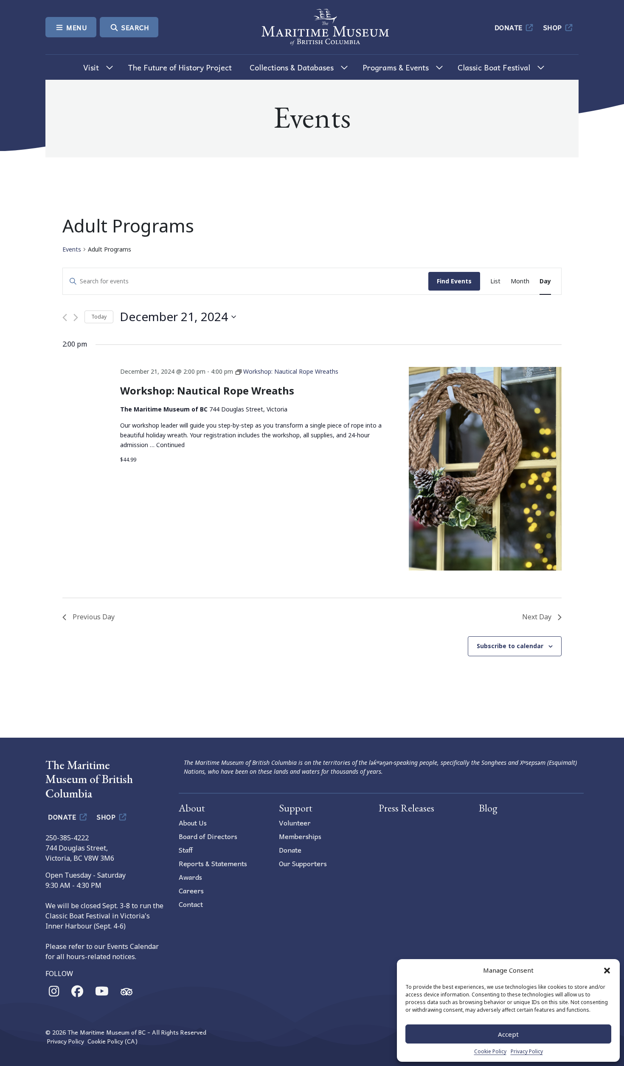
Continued (170, 445)
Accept (508, 1034)
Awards (190, 876)
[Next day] (75, 317)
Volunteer (295, 822)
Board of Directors (208, 836)
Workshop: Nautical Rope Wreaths (207, 390)
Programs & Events (396, 67)
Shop (553, 27)
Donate (510, 27)
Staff (186, 849)
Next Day (536, 616)
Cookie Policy (490, 1051)
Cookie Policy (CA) (112, 1041)
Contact (191, 903)
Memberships (300, 836)
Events (71, 249)
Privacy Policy (527, 1051)
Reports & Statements (213, 863)
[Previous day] (64, 317)
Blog (488, 807)
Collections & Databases (292, 67)
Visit (91, 67)
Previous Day (94, 616)
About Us (193, 822)
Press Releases (406, 807)
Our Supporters (303, 863)
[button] (607, 970)
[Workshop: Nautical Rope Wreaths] (485, 469)
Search (134, 27)
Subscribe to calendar (510, 646)
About (192, 807)
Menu (76, 27)
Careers (191, 890)
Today (99, 316)
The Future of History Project (180, 67)
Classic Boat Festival (494, 67)
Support (295, 807)
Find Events (454, 281)
